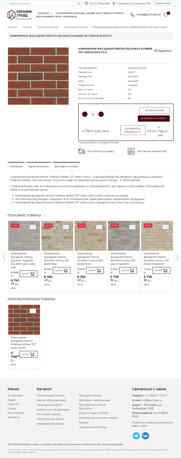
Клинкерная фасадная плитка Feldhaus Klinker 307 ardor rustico (23, 342)
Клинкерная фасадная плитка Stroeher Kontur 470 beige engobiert (156, 258)
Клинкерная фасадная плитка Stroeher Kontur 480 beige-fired (90, 258)
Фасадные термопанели (94, 400)
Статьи (12, 408)
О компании (64, 13)
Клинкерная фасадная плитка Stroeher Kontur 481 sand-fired (56, 258)
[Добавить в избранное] (32, 227)
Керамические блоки (50, 423)
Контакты (70, 16)
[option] (24, 256)
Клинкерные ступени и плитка (98, 417)
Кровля (83, 422)
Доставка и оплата (110, 13)
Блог (59, 16)
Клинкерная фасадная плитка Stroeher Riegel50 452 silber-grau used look (23, 260)
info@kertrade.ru (151, 400)
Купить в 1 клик (154, 110)
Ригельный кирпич (48, 414)
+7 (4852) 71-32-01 (148, 14)
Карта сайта (139, 425)
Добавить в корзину (154, 118)
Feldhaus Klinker (137, 68)
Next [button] (175, 257)
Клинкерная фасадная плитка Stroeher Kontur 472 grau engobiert (123, 258)
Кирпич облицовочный (51, 400)
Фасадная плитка (90, 395)
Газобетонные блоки (50, 419)
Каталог (44, 13)
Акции (90, 13)
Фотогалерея (45, 16)
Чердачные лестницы (93, 427)
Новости (13, 404)
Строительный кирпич (51, 395)
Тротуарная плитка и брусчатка (92, 406)
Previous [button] (6, 257)
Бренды (79, 13)
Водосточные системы (93, 413)
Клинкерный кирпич (49, 404)
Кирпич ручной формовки (53, 409)
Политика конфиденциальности (152, 422)
